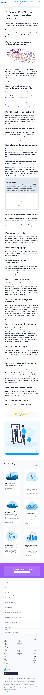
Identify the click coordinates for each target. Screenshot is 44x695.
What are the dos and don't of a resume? (12, 609)
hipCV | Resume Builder (9, 691)
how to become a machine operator (27, 106)
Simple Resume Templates (20, 647)
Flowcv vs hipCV (33, 684)
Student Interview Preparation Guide (11, 632)
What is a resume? (8, 582)
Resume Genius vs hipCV (17, 679)
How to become (8, 600)
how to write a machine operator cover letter (20, 104)
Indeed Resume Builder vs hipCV (10, 681)
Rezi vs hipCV (13, 686)
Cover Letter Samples (5, 659)
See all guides (36, 465)
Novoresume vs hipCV (22, 678)
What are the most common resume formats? (13, 612)
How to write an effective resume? (11, 585)
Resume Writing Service (36, 645)
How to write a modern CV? (10, 587)
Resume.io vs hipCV (14, 678)
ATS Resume (7, 597)
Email (34, 658)
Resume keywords (8, 592)
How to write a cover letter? (10, 590)
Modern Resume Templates (20, 654)
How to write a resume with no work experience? (13, 617)
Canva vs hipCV (7, 678)
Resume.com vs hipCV (31, 678)
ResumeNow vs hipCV (27, 679)
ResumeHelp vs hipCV (8, 687)
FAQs (34, 662)
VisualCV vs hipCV (33, 681)
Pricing (25, 3)
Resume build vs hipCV (8, 679)
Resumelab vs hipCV (26, 684)
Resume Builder (5, 644)
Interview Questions (8, 607)
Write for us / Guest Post (35, 651)
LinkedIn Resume (8, 629)
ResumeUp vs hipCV (20, 686)
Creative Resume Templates (20, 644)
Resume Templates (32, 1)
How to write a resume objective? (11, 614)
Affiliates (34, 653)
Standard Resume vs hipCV (26, 687)
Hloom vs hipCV (27, 686)
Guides (39, 1)
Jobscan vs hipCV (7, 684)
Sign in (29, 3)
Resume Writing (8, 627)
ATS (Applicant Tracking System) (11, 595)
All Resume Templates (19, 641)
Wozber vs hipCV (7, 686)
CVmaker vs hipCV (34, 686)
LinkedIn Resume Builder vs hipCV (23, 681)
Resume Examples (14, 1)
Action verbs (7, 619)
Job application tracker (6, 663)
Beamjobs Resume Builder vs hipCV (10, 689)
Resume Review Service (36, 642)
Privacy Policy (35, 648)
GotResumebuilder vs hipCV (16, 684)
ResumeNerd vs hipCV (17, 687)
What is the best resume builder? (11, 622)
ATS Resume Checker (9, 602)
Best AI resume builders (9, 624)
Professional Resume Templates (19, 650)
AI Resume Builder (5, 640)
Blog (21, 3)
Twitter (34, 660)
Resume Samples (23, 1)
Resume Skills (5, 656)
